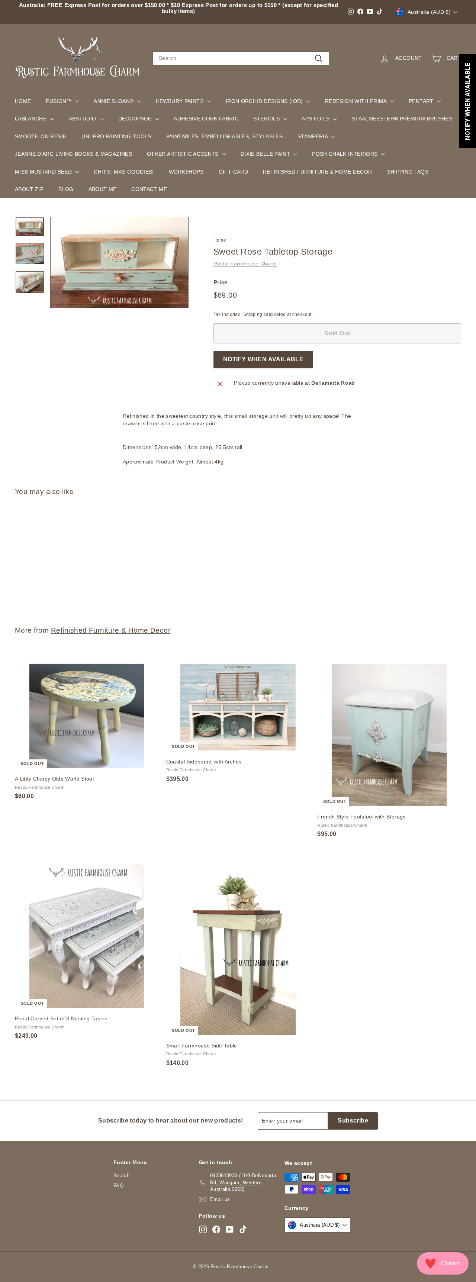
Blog (65, 189)
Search (121, 1175)
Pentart (422, 101)
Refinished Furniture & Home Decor (317, 172)
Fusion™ (59, 101)
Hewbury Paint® (180, 101)
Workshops (186, 172)
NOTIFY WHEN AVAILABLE (263, 359)
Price (220, 282)
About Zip (29, 189)
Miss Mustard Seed (44, 172)
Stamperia (313, 136)
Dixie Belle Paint (266, 154)
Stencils (267, 119)
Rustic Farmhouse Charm (245, 264)
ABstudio (83, 119)
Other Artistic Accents (183, 154)
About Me (103, 189)
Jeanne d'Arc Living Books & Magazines (73, 154)
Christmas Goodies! (124, 172)
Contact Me (149, 189)
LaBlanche (31, 119)
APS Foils (316, 119)
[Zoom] (119, 262)
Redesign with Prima (356, 101)
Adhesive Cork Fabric (206, 119)
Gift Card (233, 172)
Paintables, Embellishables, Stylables (224, 136)
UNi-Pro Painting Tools (116, 136)
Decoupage (136, 119)
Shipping (253, 314)
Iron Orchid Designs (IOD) (265, 101)
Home (23, 101)
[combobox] (240, 58)
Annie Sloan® (114, 101)
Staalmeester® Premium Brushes (402, 119)
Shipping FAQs (408, 172)
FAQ (118, 1185)
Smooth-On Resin (41, 136)
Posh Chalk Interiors (345, 154)
